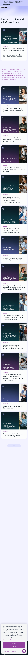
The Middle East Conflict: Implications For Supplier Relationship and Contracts (11, 230)
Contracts (9, 71)
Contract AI (18, 69)
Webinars (10, 75)
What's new (13, 79)
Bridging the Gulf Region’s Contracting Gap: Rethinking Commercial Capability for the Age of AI (13, 50)
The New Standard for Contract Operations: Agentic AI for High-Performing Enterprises (13, 317)
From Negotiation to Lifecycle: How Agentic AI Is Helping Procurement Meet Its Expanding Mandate (14, 287)
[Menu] (26, 7)
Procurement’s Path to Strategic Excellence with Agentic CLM (13, 435)
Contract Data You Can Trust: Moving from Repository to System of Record (14, 169)
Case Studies (4, 75)
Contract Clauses (16, 73)
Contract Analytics (6, 77)
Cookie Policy (6, 651)
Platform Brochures (17, 71)
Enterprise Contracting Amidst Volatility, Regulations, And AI (12, 259)
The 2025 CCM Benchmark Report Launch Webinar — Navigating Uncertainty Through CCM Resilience (13, 377)
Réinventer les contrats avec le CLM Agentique (12, 407)
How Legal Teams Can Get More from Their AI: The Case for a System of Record (13, 139)
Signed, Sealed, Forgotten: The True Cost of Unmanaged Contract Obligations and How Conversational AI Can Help (14, 199)
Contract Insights (5, 79)
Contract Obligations (18, 75)
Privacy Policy (13, 651)
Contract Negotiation (20, 77)
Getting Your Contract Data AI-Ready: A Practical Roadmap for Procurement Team (13, 110)
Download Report (6, 4)
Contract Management (6, 73)
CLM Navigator (5, 69)
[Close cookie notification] (25, 626)
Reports (3, 71)
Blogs (24, 69)
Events (13, 77)
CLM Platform (12, 69)
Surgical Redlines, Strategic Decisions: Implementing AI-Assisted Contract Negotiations (13, 347)
